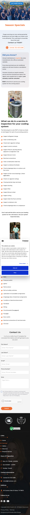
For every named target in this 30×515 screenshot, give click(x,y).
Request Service (7, 451)
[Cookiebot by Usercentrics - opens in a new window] (22, 241)
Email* (3, 360)
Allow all (15, 268)
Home (4, 440)
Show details (22, 263)
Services (4, 443)
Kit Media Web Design (14, 512)
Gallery (4, 446)
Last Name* (4, 352)
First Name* (4, 344)
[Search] (25, 3)
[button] (27, 3)
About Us (5, 448)
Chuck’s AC (13, 507)
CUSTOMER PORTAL (17, 3)
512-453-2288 (11, 477)
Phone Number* (5, 369)
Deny (15, 272)
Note (2, 377)
